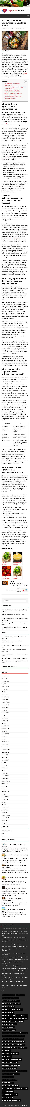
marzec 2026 (5, 689)
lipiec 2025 (4, 710)
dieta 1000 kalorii (6, 1003)
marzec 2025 (5, 720)
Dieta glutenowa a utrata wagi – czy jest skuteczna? (13, 937)
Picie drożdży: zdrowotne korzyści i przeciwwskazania (14, 966)
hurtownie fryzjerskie (8, 1027)
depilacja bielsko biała (8, 995)
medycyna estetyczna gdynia (10, 1053)
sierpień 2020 (5, 786)
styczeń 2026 (5, 694)
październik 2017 (6, 815)
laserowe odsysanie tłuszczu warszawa (13, 1036)
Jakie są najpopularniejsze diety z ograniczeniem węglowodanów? (12, 90)
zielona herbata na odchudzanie (11, 1100)
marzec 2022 (5, 736)
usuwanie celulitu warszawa (10, 1085)
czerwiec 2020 (5, 791)
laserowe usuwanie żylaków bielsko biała (13, 1044)
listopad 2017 (5, 812)
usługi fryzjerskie (7, 1088)
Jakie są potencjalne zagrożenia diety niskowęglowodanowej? (13, 94)
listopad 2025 (5, 699)
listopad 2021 (5, 747)
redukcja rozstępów (7, 1077)
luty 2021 (4, 770)
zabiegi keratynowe (7, 1091)
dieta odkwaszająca (22, 1015)
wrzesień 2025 (5, 705)
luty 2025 (4, 723)
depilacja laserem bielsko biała (10, 998)
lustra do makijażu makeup (9, 1047)
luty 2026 (4, 691)
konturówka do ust (21, 1033)
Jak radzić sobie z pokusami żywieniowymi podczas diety (15, 957)
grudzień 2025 (5, 697)
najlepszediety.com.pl (20, 28)
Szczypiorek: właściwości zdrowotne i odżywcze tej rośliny (15, 946)
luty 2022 (4, 739)
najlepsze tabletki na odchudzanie (11, 1059)
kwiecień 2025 (5, 718)
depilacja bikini (20, 995)
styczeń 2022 (5, 741)
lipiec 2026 (4, 678)
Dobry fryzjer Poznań (18, 1021)
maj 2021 (4, 762)
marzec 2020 (5, 799)
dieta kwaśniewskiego (8, 1006)
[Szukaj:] (15, 600)
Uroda (3, 836)
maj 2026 (4, 684)
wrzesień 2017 (5, 818)
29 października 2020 (8, 28)
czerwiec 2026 (5, 681)
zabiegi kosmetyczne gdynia (9, 1094)
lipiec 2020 (4, 789)
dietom (25, 73)
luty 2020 (4, 802)
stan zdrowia (21, 524)
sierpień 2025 (5, 707)
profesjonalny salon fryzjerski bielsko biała (14, 1071)
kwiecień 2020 (5, 797)
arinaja (3, 50)
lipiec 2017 (4, 823)
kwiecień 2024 (5, 726)
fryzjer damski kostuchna (9, 1024)
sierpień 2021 (5, 755)
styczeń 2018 (5, 807)
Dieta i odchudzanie (6, 830)
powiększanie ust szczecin (9, 1068)
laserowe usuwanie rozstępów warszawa (13, 1041)
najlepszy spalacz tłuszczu (9, 1062)
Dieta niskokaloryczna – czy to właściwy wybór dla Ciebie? (15, 959)
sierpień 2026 (5, 676)
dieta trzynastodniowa (20, 1018)
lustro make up (6, 1050)
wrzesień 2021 (5, 752)
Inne (3, 833)
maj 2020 (4, 794)
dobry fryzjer (6, 1021)
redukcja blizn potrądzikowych (10, 1074)
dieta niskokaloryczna (8, 1015)
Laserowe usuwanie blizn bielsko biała (12, 1039)
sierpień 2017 (5, 820)
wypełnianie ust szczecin (20, 1088)
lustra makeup (22, 1047)
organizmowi (5, 158)
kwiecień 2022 (5, 734)
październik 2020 (6, 781)
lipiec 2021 (4, 757)
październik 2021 (6, 749)
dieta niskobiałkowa (7, 1012)
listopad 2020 (5, 778)
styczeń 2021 (5, 773)
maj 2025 (4, 715)
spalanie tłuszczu (10, 123)
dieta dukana (17, 1003)
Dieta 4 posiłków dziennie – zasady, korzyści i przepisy (14, 970)
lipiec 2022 (4, 731)
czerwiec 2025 (5, 712)
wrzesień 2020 (5, 783)
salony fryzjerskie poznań (9, 1080)
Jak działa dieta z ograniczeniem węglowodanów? (12, 84)
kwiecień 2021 (5, 765)
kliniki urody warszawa (8, 1030)
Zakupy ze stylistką (7, 1097)
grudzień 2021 (5, 744)
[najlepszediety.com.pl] (15, 6)
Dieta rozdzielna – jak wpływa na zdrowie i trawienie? (15, 658)
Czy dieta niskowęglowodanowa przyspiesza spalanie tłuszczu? (15, 87)
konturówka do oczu (8, 1033)
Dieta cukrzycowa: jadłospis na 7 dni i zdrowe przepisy (14, 928)
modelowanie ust (7, 1056)
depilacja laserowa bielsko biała (11, 1001)
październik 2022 (6, 728)
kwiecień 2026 (5, 686)
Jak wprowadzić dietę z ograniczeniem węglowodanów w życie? (13, 97)
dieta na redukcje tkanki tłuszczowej (12, 1009)
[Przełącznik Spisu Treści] (25, 81)
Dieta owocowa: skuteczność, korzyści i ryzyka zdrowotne (15, 968)
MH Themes (24, 1105)
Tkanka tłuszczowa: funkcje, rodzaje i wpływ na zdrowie (15, 931)
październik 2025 (6, 702)
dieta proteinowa (7, 1018)
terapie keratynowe (7, 1082)
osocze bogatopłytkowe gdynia (11, 1065)
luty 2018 (4, 804)
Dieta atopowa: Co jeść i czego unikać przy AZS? (13, 944)
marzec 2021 (5, 768)
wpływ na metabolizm (13, 238)
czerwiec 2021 (5, 760)
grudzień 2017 (5, 810)
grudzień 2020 (5, 776)
